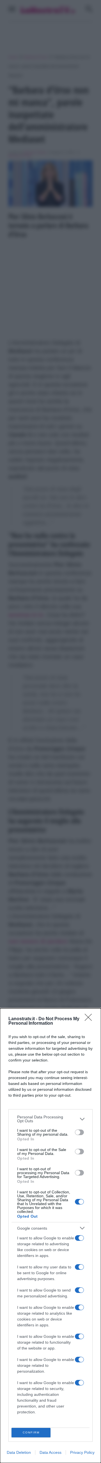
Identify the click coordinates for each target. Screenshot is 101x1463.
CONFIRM (31, 1432)
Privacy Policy (82, 1452)
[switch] (79, 1132)
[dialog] (50, 1235)
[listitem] (50, 1119)
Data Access (50, 1452)
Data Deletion (19, 1452)
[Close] (90, 1019)
